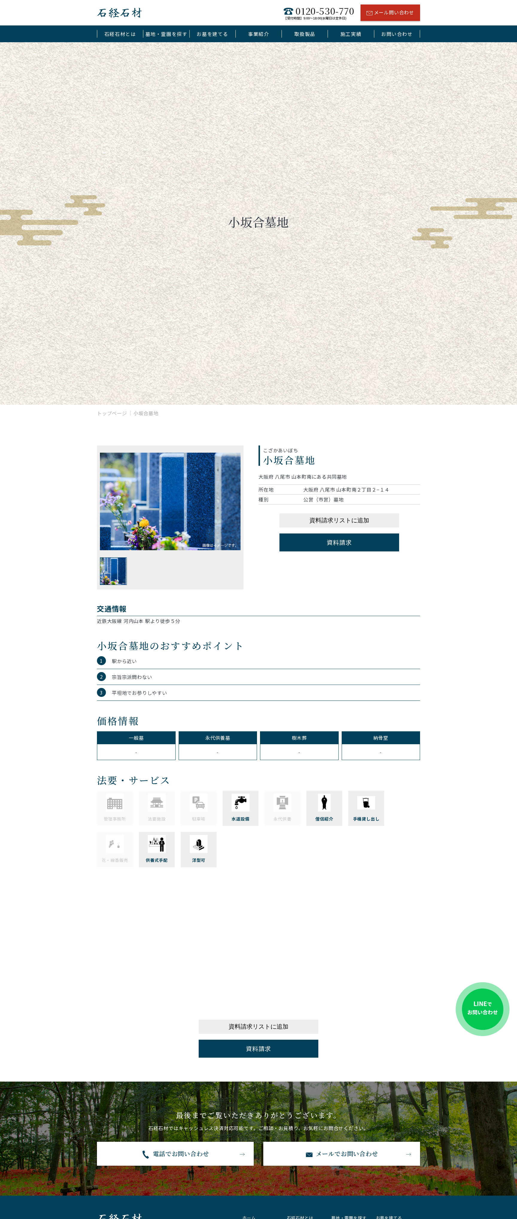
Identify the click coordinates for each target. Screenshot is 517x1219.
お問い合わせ (397, 33)
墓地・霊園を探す (166, 33)
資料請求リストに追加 (339, 520)
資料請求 (339, 542)
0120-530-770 (319, 12)
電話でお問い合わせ (181, 1153)
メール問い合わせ (394, 12)
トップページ (112, 413)
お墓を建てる (212, 33)
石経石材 (119, 13)
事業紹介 (258, 33)
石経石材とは (120, 33)
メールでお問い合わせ (347, 1153)
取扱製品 (304, 33)
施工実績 (350, 33)
